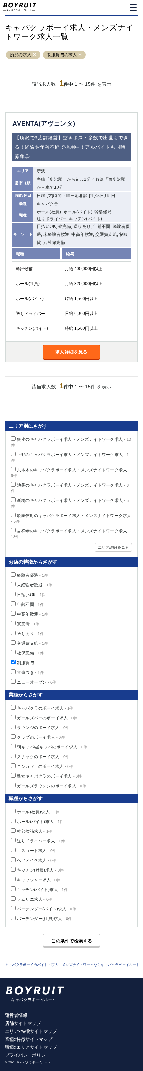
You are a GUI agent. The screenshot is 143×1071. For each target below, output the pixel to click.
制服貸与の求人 (62, 54)
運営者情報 (16, 1015)
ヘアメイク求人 (36, 860)
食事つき (30, 672)
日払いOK (31, 594)
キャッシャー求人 (39, 879)
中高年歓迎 (32, 614)
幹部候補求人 (34, 831)
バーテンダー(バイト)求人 (46, 909)
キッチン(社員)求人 (40, 870)
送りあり (30, 633)
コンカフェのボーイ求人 (45, 766)
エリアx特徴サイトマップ (31, 1031)
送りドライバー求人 (41, 841)
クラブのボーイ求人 (41, 737)
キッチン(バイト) (85, 218)
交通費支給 (32, 643)
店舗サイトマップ (23, 1023)
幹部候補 (103, 211)
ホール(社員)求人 (38, 811)
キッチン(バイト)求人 (42, 889)
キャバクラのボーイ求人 (45, 708)
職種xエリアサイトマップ (31, 1047)
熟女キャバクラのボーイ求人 (49, 776)
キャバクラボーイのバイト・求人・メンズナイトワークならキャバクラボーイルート (72, 965)
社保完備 (30, 653)
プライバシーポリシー (27, 1055)
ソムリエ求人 (34, 899)
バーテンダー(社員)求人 (44, 918)
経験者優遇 (32, 575)
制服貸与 (25, 662)
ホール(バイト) (78, 211)
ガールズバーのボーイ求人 (47, 718)
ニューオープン (36, 682)
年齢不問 (30, 604)
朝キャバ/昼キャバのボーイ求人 (52, 747)
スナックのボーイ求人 (43, 756)
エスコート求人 (36, 850)
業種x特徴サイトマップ (28, 1039)
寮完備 (28, 624)
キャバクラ (47, 204)
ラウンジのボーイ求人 (43, 727)
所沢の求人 (20, 54)
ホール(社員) (49, 211)
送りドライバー (52, 218)
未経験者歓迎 (34, 585)
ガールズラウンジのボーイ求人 (51, 785)
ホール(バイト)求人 (40, 821)
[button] (34, 55)
